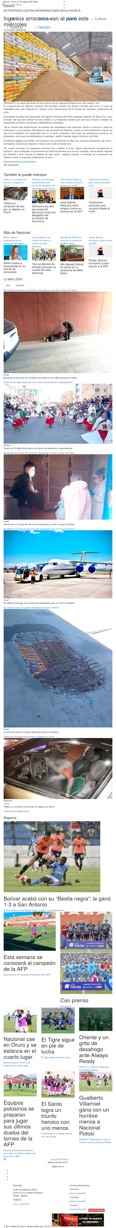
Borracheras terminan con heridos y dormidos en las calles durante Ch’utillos (40, 290)
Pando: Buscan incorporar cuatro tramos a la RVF (100, 240)
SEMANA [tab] (20, 285)
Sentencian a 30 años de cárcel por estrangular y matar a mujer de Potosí (39, 452)
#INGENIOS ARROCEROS (23, 161)
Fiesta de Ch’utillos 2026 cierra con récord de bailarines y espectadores (38, 382)
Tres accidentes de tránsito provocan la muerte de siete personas (41, 242)
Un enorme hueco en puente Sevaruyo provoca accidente (31, 607)
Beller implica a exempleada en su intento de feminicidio (14, 240)
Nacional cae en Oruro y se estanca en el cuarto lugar (17, 1064)
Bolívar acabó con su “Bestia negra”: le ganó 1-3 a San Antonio (34, 910)
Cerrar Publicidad (96, 1210)
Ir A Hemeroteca (58, 33)
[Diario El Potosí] (29, 4)
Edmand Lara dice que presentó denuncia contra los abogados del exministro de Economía (43, 184)
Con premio (65, 1006)
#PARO (7, 161)
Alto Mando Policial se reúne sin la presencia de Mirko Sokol (70, 240)
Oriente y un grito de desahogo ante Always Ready (94, 1068)
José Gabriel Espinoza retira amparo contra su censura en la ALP (71, 182)
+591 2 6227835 (21, 1204)
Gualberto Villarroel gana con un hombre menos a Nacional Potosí (95, 1141)
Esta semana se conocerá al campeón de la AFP (27, 974)
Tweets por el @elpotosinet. (17, 811)
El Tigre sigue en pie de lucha (55, 1057)
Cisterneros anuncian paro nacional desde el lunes (99, 182)
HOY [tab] (8, 285)
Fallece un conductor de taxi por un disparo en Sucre (15, 182)
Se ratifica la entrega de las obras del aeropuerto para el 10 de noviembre (39, 528)
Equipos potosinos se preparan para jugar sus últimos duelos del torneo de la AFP (19, 1153)
